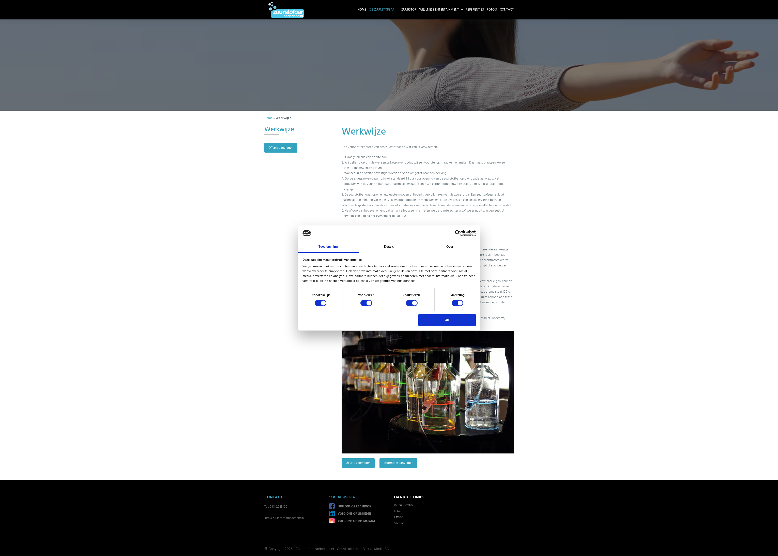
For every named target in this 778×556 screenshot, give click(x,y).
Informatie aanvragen (398, 463)
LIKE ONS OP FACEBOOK (354, 506)
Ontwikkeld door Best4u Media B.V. (363, 549)
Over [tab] (449, 246)
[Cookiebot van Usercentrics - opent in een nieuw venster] (458, 233)
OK (447, 320)
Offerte (398, 517)
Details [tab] (389, 246)
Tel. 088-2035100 (275, 506)
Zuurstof (408, 9)
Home (362, 9)
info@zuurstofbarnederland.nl (284, 518)
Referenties (475, 9)
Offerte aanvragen (358, 463)
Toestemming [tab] (328, 246)
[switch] (366, 303)
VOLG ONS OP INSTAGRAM (356, 521)
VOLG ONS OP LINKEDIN (354, 513)
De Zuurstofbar (381, 9)
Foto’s (492, 9)
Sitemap (399, 523)
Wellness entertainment (439, 9)
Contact (507, 9)
